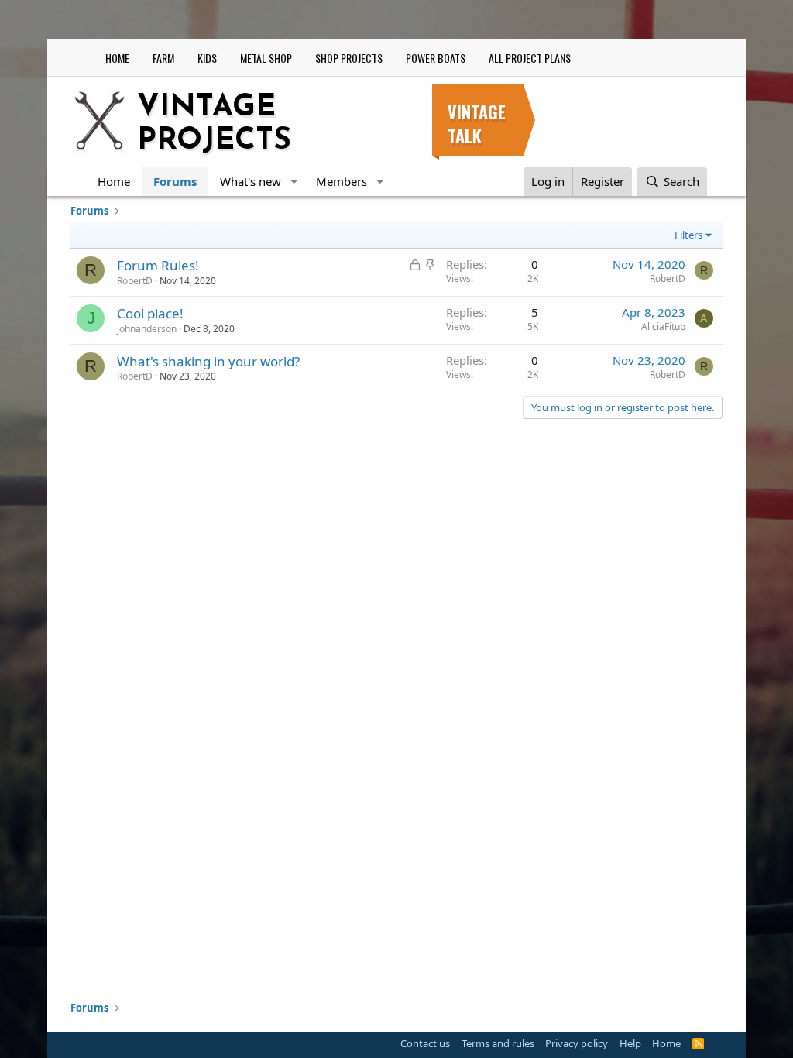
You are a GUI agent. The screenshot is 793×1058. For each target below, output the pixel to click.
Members (341, 181)
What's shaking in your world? (208, 361)
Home (117, 58)
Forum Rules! (158, 265)
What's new (250, 181)
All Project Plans (530, 58)
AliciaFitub (663, 326)
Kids (207, 58)
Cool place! (150, 313)
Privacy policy (576, 1043)
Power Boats (435, 58)
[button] (293, 181)
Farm (163, 58)
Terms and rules (498, 1043)
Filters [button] (688, 235)
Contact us (425, 1043)
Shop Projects (349, 58)
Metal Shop (266, 58)
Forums (175, 181)
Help (630, 1043)
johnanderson (147, 328)
